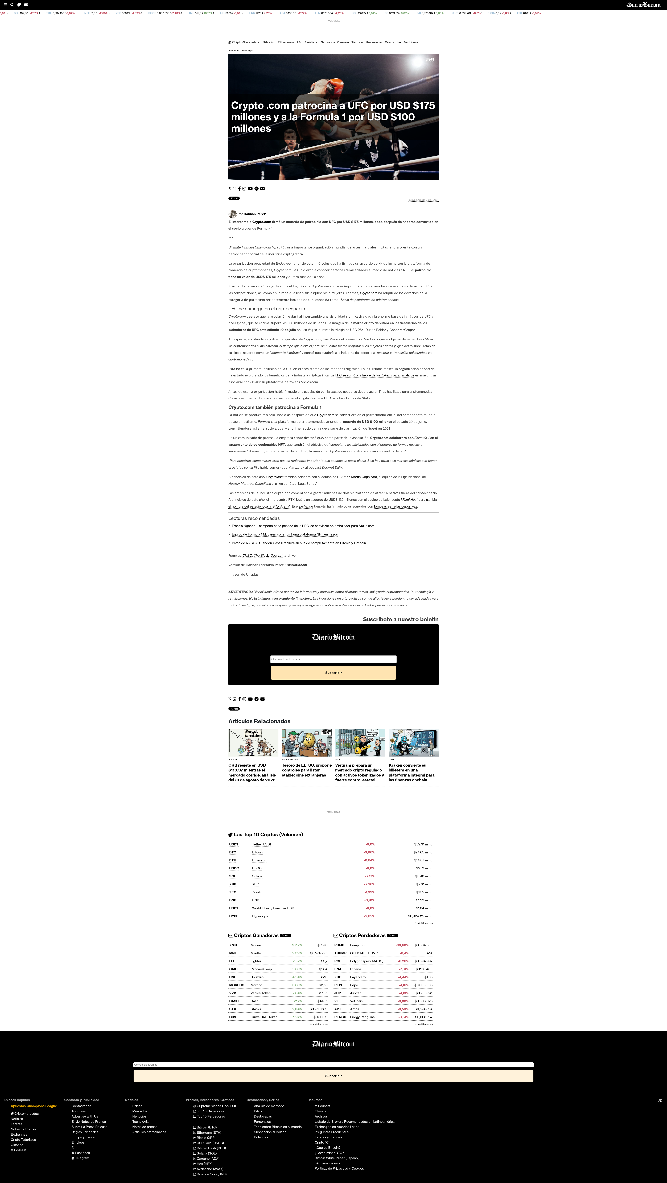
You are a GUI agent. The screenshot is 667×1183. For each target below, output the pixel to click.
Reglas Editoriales (85, 1132)
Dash (254, 1001)
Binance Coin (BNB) (211, 1174)
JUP (337, 993)
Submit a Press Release (90, 1127)
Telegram (81, 1158)
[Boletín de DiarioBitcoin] (263, 188)
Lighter (256, 961)
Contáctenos (81, 1106)
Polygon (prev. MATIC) (366, 961)
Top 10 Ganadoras (210, 1111)
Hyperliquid (260, 916)
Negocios (139, 1116)
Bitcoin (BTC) (206, 1127)
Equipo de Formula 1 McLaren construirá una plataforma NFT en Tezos (285, 534)
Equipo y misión (83, 1137)
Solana (257, 876)
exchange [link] (306, 506)
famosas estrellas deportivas (395, 506)
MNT (233, 953)
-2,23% (237, 13)
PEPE (338, 985)
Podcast (19, 1150)
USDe (390, 13)
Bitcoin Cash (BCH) (211, 1148)
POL (337, 961)
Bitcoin (268, 42)
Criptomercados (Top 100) (216, 1106)
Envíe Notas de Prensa (89, 1121)
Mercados (139, 1111)
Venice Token (261, 993)
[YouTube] (251, 188)
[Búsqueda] (13, 5)
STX (232, 1009)
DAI (316, 13)
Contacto (392, 42)
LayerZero (358, 977)
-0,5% (135, 13)
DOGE (50, 13)
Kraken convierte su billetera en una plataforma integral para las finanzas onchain (412, 773)
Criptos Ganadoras (256, 935)
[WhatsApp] (235, 188)
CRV (232, 1017)
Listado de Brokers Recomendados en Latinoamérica (354, 1121)
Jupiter (355, 993)
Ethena (355, 969)
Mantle (256, 953)
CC (284, 13)
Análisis (310, 42)
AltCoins (232, 759)
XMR (89, 13)
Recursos (373, 42)
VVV (232, 993)
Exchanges (247, 50)
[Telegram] (257, 188)
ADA (181, 13)
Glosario (17, 1145)
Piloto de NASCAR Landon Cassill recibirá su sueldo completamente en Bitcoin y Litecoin (299, 543)
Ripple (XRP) (206, 1138)
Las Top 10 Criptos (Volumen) (268, 834)
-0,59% (434, 13)
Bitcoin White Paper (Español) (337, 1158)
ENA (337, 969)
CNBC (247, 555)
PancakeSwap (261, 969)
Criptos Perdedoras (362, 935)
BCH (253, 13)
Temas (356, 42)
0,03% (338, 13)
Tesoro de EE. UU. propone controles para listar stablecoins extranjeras (307, 770)
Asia (337, 759)
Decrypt (277, 555)
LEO (121, 13)
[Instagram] (245, 188)
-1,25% (165, 13)
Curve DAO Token (264, 1017)
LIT (231, 961)
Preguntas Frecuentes (332, 1132)
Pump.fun (357, 945)
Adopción (233, 50)
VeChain (356, 1001)
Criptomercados (26, 1113)
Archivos (411, 42)
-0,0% (374, 13)
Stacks (256, 1009)
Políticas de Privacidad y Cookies (339, 1168)
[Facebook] (240, 188)
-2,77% (200, 13)
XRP (232, 884)
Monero (256, 945)
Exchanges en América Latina (337, 1127)
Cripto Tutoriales (23, 1140)
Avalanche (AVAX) (209, 1169)
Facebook (82, 1153)
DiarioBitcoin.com (424, 923)
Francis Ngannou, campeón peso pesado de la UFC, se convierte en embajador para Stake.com (303, 526)
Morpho (256, 985)
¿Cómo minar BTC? (329, 1153)
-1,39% (34, 13)
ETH (232, 860)
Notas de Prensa (334, 42)
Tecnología (140, 1121)
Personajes (262, 1121)
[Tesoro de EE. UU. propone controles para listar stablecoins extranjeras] (307, 743)
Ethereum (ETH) (208, 1132)
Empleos (78, 1142)
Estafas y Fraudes (328, 1137)
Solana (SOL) (206, 1153)
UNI (232, 977)
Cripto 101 (322, 1142)
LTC (418, 13)
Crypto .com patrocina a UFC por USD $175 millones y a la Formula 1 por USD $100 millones (333, 116)
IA (299, 42)
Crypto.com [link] (261, 222)
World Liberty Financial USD (273, 908)
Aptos (354, 1009)
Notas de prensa (144, 1127)
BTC (232, 852)
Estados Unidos (290, 759)
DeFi (391, 759)
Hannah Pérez (255, 214)
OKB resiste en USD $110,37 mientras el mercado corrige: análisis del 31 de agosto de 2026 (252, 773)
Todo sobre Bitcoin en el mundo (278, 1127)
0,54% (270, 13)
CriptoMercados (245, 42)
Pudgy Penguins (362, 1017)
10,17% (106, 13)
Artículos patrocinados (149, 1132)
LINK (150, 13)
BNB (232, 900)
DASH (234, 1001)
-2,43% (74, 13)
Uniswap (257, 977)
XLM (216, 13)
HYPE (233, 916)
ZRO (337, 977)
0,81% (302, 13)
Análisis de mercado (269, 1106)
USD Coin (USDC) (210, 1143)
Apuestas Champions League (34, 1106)
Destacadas (263, 1116)
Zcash (256, 892)
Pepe (354, 985)
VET (337, 1001)
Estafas (16, 1124)
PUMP (339, 945)
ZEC (17, 13)
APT (337, 1009)
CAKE (234, 969)
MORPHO (236, 985)
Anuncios (79, 1111)
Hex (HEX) (204, 1164)
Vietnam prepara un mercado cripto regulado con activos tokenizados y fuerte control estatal (359, 773)
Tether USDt (261, 844)
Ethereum (286, 42)
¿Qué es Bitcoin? (327, 1147)
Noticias (17, 1119)
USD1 (353, 13)
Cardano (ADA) (207, 1158)
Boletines (261, 1137)
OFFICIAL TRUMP (364, 953)
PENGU (340, 1017)
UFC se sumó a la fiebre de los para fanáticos (374, 375)
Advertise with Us (85, 1116)
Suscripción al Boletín (270, 1132)
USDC (234, 868)
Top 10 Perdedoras (210, 1116)
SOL (232, 876)
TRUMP (340, 953)
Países (137, 1106)
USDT (233, 844)
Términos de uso (327, 1163)
